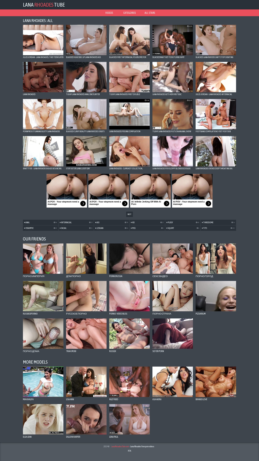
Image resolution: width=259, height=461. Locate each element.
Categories (129, 12)
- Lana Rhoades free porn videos (132, 446)
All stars (150, 12)
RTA (129, 451)
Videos (109, 12)
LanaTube (44, 5)
